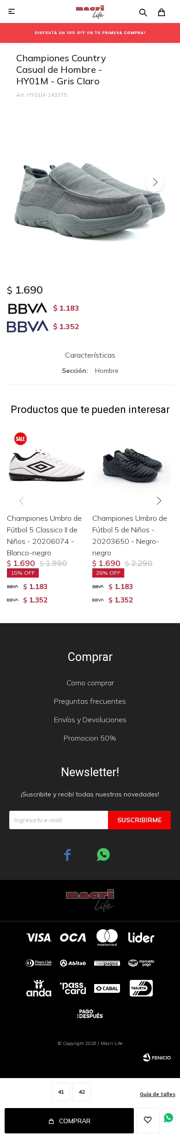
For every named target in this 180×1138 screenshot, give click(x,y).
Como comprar (90, 682)
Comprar (74, 1121)
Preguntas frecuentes (90, 701)
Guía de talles (157, 1094)
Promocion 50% (90, 738)
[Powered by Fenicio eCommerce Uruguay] (157, 1057)
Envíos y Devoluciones (90, 719)
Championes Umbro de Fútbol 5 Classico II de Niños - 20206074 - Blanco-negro (44, 535)
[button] (154, 182)
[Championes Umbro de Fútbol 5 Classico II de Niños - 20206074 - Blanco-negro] (47, 465)
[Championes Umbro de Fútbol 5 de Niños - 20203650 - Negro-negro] (132, 465)
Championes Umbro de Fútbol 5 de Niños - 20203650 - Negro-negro (129, 535)
